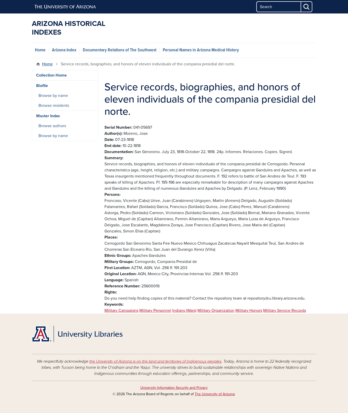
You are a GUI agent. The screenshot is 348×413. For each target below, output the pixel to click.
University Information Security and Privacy (174, 388)
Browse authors (52, 125)
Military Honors (248, 310)
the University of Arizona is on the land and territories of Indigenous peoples (155, 361)
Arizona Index (64, 50)
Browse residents (53, 105)
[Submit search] (306, 6)
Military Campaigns (121, 310)
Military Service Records (284, 310)
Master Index (48, 116)
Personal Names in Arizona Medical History (201, 50)
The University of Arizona (215, 394)
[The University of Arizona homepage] (65, 7)
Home (40, 50)
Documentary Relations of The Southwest (119, 50)
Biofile (42, 85)
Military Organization (215, 310)
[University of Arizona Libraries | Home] (77, 334)
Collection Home (51, 75)
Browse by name (53, 95)
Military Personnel (155, 310)
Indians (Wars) (184, 310)
